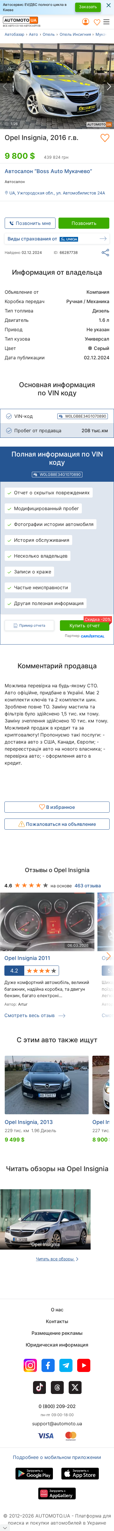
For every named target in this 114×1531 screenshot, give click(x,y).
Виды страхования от (32, 239)
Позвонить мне (33, 223)
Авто (33, 34)
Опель (49, 34)
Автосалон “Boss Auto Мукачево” (48, 171)
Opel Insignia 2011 (27, 958)
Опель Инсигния (75, 34)
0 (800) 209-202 (57, 1406)
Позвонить (84, 223)
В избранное (60, 807)
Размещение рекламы (57, 1333)
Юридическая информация (57, 1345)
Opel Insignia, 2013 (29, 1122)
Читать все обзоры (55, 1258)
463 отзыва (88, 885)
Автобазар (14, 34)
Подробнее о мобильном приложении (57, 1457)
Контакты (57, 1321)
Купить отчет (89, 624)
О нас (57, 1310)
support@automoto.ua (57, 1423)
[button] (108, 22)
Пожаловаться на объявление (60, 824)
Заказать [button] (88, 6)
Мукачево (105, 34)
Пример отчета (32, 625)
